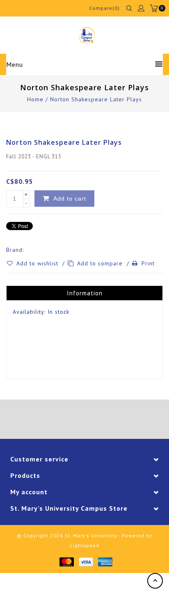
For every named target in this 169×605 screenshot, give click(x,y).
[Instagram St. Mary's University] (107, 420)
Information (85, 293)
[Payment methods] (66, 561)
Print (148, 263)
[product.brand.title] (26, 250)
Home (35, 99)
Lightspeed (84, 545)
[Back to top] (155, 581)
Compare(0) (104, 8)
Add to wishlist (38, 263)
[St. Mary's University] (86, 35)
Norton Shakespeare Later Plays (96, 99)
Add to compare (101, 263)
